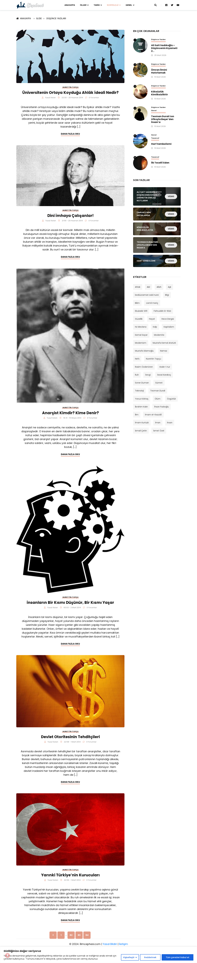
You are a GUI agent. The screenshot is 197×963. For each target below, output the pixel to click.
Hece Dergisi (168, 318)
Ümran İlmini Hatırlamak (159, 71)
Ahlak (137, 287)
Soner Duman (142, 382)
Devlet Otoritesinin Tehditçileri (70, 737)
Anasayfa (69, 5)
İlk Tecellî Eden (160, 162)
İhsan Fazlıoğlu (161, 406)
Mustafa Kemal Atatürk (164, 342)
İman (157, 422)
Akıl (148, 287)
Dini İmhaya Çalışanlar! (70, 215)
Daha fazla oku (70, 133)
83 (79, 935)
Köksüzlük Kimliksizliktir (159, 93)
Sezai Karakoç (164, 374)
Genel (129, 5)
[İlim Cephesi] (30, 4)
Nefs (137, 358)
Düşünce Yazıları (56, 18)
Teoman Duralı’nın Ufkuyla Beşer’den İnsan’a (162, 119)
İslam (83, 5)
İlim (136, 414)
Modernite (159, 334)
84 (87, 935)
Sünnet (159, 382)
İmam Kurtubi (142, 422)
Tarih (97, 5)
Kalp (155, 326)
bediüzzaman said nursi (147, 294)
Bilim (137, 303)
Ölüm (157, 398)
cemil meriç (152, 303)
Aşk (169, 287)
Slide (39, 18)
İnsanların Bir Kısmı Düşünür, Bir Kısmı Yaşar (70, 602)
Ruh (137, 374)
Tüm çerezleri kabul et (177, 957)
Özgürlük (171, 398)
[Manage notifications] (7, 955)
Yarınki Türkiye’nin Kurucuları (70, 875)
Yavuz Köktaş (141, 398)
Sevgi (148, 374)
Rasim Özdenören (144, 366)
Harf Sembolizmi (161, 144)
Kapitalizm (169, 326)
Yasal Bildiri (110, 944)
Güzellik (138, 318)
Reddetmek (150, 957)
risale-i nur (164, 366)
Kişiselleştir (129, 957)
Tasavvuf (155, 138)
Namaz (163, 350)
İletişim (123, 944)
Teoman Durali (157, 390)
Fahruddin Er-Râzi (162, 310)
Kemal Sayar (141, 334)
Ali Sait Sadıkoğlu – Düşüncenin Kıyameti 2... (164, 48)
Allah (159, 287)
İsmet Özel (158, 430)
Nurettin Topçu (70, 87)
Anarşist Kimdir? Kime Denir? (70, 413)
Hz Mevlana (140, 326)
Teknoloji (139, 390)
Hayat (152, 318)
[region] (98, 955)
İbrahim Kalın (141, 406)
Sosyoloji (112, 5)
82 (71, 935)
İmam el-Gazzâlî (153, 414)
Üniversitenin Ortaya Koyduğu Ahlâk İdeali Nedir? (70, 92)
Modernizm (140, 342)
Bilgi (167, 294)
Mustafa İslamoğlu (144, 350)
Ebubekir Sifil (141, 310)
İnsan (169, 422)
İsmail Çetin (141, 430)
